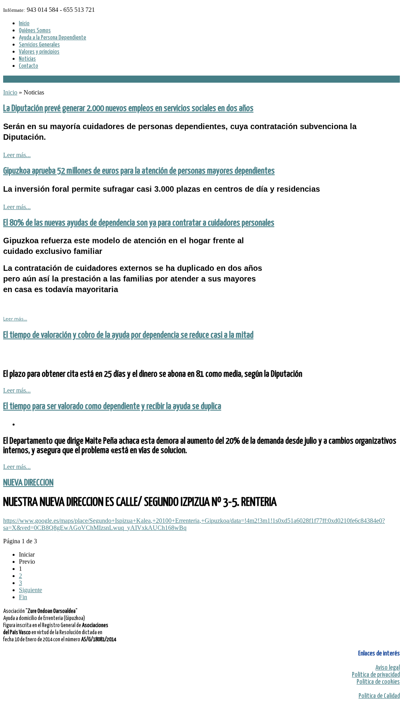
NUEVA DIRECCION (28, 482)
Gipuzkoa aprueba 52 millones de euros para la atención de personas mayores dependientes (139, 171)
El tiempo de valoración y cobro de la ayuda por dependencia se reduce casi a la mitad (128, 335)
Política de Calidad (379, 696)
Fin (23, 597)
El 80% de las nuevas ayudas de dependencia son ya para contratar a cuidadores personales (138, 223)
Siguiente (30, 590)
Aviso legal (387, 667)
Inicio (10, 92)
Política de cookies (378, 682)
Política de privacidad (376, 675)
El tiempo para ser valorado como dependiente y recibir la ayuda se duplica (112, 406)
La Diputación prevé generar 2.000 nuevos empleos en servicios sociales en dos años (128, 108)
